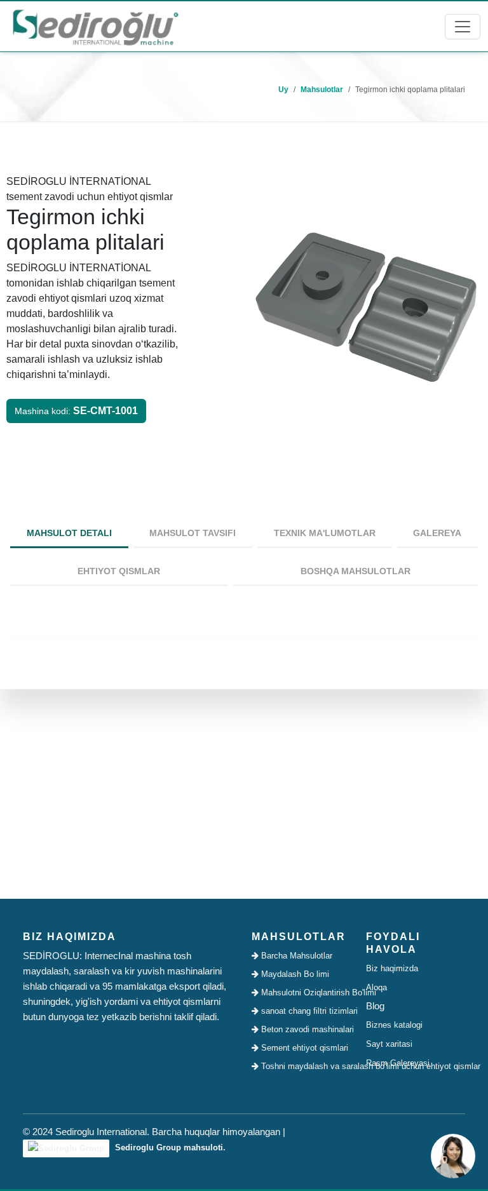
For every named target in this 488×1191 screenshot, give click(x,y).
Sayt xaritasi (389, 1044)
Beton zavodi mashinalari (305, 1029)
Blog (375, 1005)
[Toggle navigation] (462, 26)
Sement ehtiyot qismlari (303, 1048)
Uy (283, 89)
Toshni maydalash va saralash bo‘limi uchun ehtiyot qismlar (305, 1066)
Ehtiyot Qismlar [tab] (119, 571)
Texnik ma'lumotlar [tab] (325, 533)
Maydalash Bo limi (294, 974)
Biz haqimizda (392, 968)
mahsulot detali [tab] (69, 533)
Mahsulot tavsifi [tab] (192, 533)
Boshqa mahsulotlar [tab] (355, 571)
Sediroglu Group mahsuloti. (169, 1147)
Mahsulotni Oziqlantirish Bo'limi (305, 992)
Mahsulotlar (322, 89)
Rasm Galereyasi (398, 1063)
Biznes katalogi (394, 1025)
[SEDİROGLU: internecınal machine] (95, 26)
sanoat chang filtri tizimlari (305, 1011)
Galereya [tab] (437, 533)
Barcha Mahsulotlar (295, 955)
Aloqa (376, 987)
